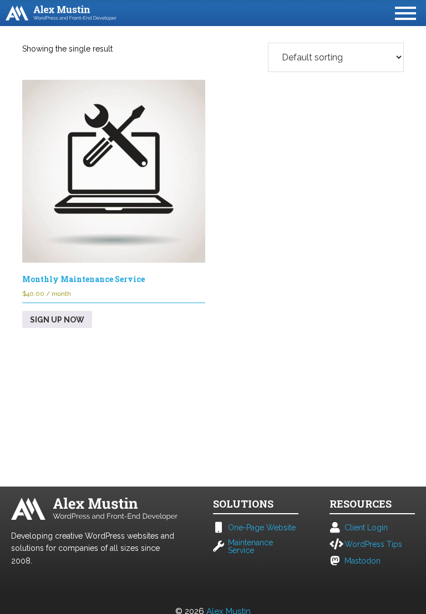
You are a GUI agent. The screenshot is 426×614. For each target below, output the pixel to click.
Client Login (366, 527)
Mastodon (362, 561)
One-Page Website (262, 527)
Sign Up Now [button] (57, 319)
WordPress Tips (373, 544)
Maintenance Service (250, 546)
